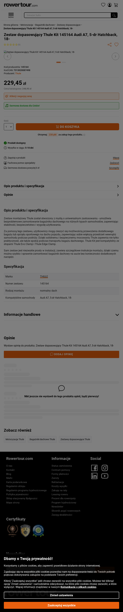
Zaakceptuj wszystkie (62, 605)
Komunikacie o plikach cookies (78, 587)
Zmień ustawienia (61, 595)
